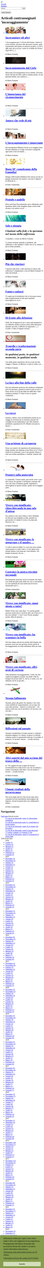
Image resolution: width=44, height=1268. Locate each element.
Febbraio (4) (9, 1036)
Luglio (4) (9, 947)
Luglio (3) (9, 869)
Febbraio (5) (9, 931)
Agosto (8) (9, 1191)
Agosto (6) (9, 945)
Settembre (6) (10, 1100)
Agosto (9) (9, 1217)
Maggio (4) (9, 1030)
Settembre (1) (10, 865)
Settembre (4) (10, 1048)
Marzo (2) (9, 851)
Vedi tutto (4, 816)
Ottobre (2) (9, 863)
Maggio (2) (9, 899)
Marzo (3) (9, 1034)
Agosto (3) (9, 893)
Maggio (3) (9, 873)
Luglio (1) (9, 842)
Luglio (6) (9, 1193)
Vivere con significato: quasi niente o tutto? (21, 605)
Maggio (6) (9, 977)
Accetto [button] (22, 1264)
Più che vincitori (15, 264)
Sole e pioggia (13, 225)
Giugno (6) (9, 949)
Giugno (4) (9, 923)
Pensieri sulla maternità (19, 474)
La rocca (10, 413)
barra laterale (6, 12)
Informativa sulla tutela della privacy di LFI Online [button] (20, 1253)
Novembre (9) (10, 965)
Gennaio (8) (9, 1139)
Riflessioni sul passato (18, 728)
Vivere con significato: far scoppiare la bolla (20, 636)
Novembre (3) (10, 992)
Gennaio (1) (9, 1157)
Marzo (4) (9, 1060)
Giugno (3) (9, 871)
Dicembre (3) (10, 859)
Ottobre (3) (9, 889)
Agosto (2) (9, 1024)
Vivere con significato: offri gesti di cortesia (21, 668)
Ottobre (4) (9, 941)
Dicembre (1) (10, 1120)
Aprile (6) (8, 1153)
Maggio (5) (9, 925)
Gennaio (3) (9, 881)
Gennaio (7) (9, 1090)
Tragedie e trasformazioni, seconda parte (20, 348)
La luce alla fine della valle (21, 382)
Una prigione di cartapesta (20, 443)
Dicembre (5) (10, 1042)
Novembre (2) (10, 861)
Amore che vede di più (18, 120)
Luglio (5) (9, 1026)
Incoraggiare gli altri (17, 37)
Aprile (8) (8, 953)
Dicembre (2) (10, 885)
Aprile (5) (8, 1058)
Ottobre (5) (9, 1072)
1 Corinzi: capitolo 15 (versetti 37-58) (18, 832)
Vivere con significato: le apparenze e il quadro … (19, 541)
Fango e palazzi (14, 291)
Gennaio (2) (9, 855)
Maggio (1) (9, 846)
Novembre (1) (10, 1145)
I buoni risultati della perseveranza (17, 791)
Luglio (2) (9, 895)
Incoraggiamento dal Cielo (20, 67)
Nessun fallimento (15, 698)
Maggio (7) (9, 1108)
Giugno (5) (9, 1128)
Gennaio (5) (9, 985)
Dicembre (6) (10, 937)
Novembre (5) (10, 939)
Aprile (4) (8, 927)
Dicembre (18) (10, 1143)
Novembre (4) (10, 1018)
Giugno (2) (9, 844)
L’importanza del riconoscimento (15, 96)
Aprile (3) (8, 849)
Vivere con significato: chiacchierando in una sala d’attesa (20, 508)
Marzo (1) (9, 903)
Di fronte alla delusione (18, 317)
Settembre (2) (10, 969)
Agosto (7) (9, 1102)
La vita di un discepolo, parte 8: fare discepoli (21, 830)
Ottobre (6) (9, 1098)
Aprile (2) (8, 875)
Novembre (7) (10, 1096)
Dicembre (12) (10, 1161)
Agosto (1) (9, 867)
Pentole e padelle (15, 199)
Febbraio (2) (9, 853)
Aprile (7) (8, 1084)
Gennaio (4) (9, 933)
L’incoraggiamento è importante (24, 142)
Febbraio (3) (9, 983)
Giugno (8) (9, 1106)
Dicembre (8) (10, 1183)
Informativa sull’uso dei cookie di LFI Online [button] (21, 1258)
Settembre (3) (10, 891)
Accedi (3, 4)
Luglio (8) (9, 1104)
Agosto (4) (9, 919)
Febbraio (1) (9, 1010)
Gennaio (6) (9, 959)
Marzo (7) (9, 955)
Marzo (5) (9, 929)
